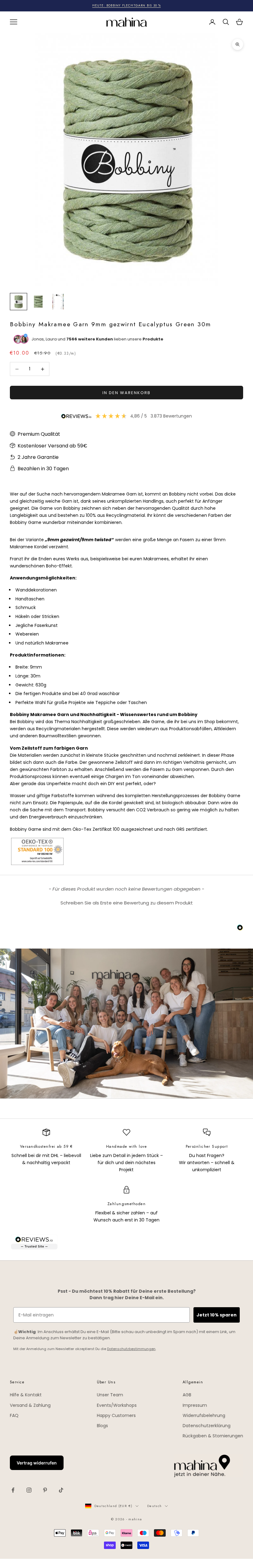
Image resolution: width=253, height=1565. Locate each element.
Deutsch (154, 1505)
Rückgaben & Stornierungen (213, 1436)
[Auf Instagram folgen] (29, 1490)
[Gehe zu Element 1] (18, 301)
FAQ (14, 1415)
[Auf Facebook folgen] (13, 1490)
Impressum (195, 1405)
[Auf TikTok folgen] (61, 1490)
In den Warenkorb (126, 393)
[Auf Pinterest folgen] (45, 1490)
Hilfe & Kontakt (26, 1395)
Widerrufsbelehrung (204, 1415)
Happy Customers (116, 1415)
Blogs (102, 1426)
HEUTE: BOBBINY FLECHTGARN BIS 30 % (126, 5)
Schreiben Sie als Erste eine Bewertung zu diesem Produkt (126, 903)
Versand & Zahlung (30, 1405)
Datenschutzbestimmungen (131, 1348)
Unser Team (110, 1395)
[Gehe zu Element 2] (38, 301)
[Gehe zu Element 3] (58, 301)
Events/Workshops (117, 1405)
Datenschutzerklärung (206, 1426)
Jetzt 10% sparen (217, 1315)
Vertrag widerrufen (37, 1462)
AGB (187, 1395)
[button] (126, 902)
